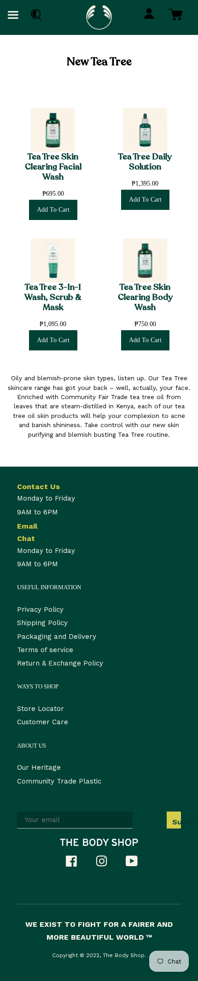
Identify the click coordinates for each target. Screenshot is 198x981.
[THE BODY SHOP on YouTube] (136, 863)
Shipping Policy (42, 623)
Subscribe (176, 822)
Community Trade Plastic (59, 781)
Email (27, 526)
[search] (34, 15)
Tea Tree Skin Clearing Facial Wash (53, 167)
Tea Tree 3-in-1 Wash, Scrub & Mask (53, 297)
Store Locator (40, 709)
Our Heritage (39, 767)
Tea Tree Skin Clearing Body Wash (145, 297)
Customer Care (42, 722)
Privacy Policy (40, 609)
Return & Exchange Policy (60, 663)
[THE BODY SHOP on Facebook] (76, 863)
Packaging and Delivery (56, 636)
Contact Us (38, 486)
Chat (26, 538)
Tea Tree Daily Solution (145, 162)
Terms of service (45, 650)
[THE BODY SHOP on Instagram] (106, 863)
